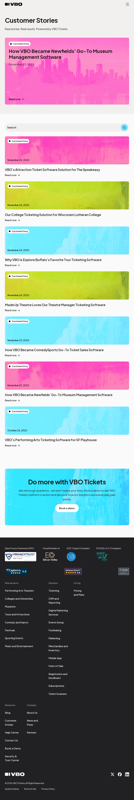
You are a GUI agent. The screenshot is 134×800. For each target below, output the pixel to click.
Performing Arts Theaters (19, 590)
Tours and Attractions (17, 614)
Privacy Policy (48, 789)
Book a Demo (13, 748)
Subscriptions (56, 685)
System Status (12, 789)
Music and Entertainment (19, 646)
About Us (32, 712)
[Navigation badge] (16, 571)
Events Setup (56, 622)
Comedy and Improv (16, 622)
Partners (31, 732)
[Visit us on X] (112, 774)
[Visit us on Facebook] (120, 774)
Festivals (10, 630)
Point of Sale (56, 665)
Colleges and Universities (19, 598)
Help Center (12, 732)
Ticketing (54, 590)
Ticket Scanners (58, 693)
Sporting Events (14, 638)
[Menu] (127, 4)
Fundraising (55, 630)
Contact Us (11, 740)
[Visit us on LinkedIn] (127, 774)
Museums (10, 606)
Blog (7, 712)
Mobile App (55, 658)
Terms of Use (30, 789)
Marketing (54, 638)
